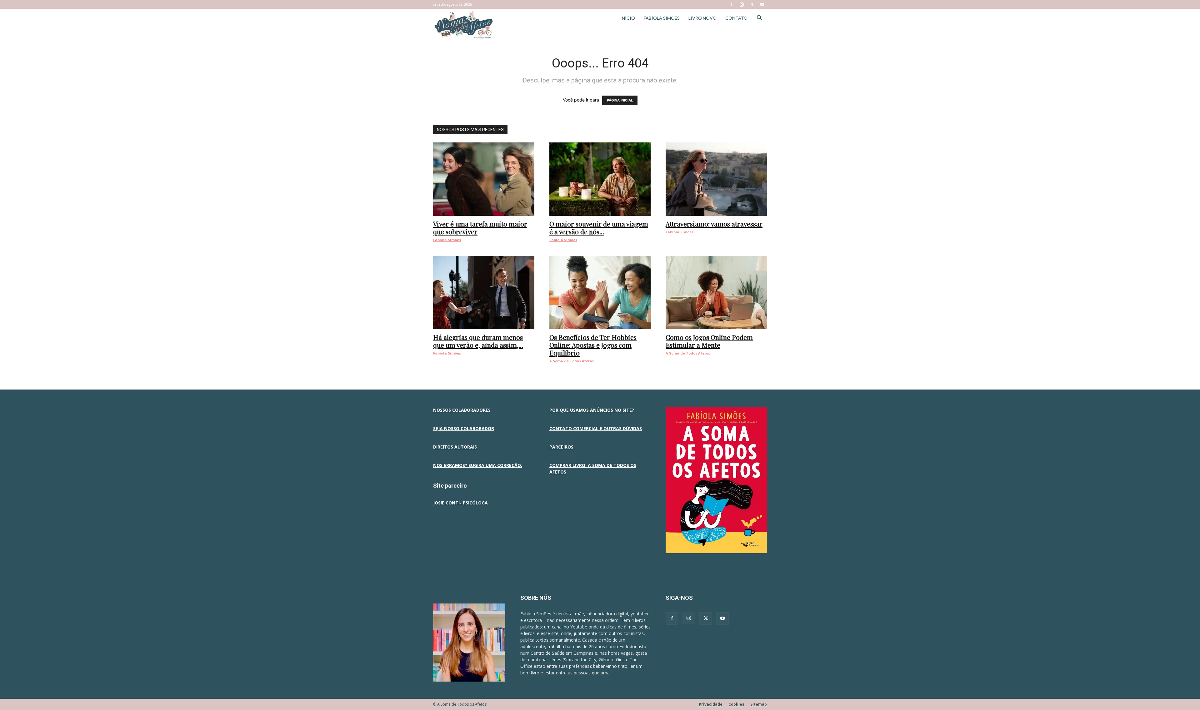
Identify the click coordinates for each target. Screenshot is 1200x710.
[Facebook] (731, 4)
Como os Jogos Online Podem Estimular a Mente (709, 341)
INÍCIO (627, 18)
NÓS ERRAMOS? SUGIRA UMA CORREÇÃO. (477, 465)
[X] (752, 4)
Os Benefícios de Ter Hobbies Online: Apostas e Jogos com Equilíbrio (593, 345)
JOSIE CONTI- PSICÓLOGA (460, 503)
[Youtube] (762, 4)
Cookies (736, 704)
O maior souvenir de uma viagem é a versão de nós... (598, 227)
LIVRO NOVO (702, 18)
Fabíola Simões (447, 239)
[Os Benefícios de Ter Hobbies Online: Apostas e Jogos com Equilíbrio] (600, 292)
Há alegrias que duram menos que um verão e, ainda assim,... (478, 341)
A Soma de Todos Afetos (571, 361)
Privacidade (710, 704)
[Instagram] (741, 4)
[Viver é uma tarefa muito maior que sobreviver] (483, 179)
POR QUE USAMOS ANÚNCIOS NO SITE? (591, 410)
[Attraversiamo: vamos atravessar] (716, 179)
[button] (759, 19)
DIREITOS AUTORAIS (455, 447)
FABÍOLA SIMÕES (662, 18)
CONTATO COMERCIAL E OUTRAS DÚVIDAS (595, 428)
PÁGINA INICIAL (620, 100)
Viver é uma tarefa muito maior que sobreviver (480, 227)
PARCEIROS (561, 447)
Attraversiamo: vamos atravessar (714, 223)
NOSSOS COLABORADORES (462, 410)
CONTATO (736, 18)
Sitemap (758, 704)
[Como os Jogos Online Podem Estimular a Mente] (716, 292)
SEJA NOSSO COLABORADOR (463, 428)
